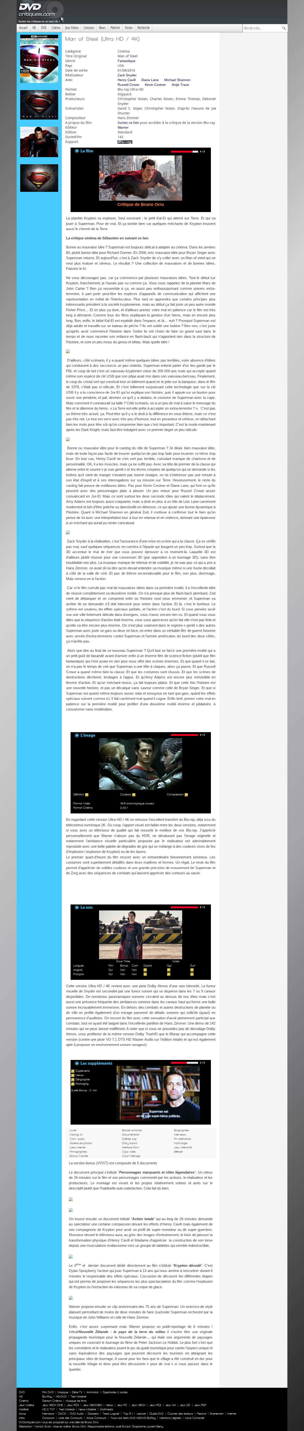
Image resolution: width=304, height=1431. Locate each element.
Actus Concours (96, 1417)
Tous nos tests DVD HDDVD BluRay (133, 1417)
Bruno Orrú (79, 1426)
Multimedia (106, 1409)
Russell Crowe (128, 85)
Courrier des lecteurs (180, 1413)
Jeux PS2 (155, 1405)
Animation (93, 1392)
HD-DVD (61, 1396)
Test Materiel (78, 1396)
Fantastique (126, 61)
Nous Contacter (194, 1417)
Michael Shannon (177, 80)
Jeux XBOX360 (92, 1405)
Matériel (115, 27)
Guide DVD (156, 1413)
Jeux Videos (72, 27)
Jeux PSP (200, 1405)
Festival (201, 1413)
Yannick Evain (42, 1426)
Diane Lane (150, 80)
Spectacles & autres (115, 1392)
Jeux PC (122, 1405)
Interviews (48, 1413)
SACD (62, 1413)
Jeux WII (170, 1405)
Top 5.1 (128, 1413)
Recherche (144, 27)
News (102, 27)
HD (34, 27)
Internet (232, 1413)
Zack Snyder (127, 75)
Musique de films (76, 1400)
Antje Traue (180, 85)
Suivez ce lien (128, 122)
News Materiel (87, 1409)
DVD (44, 27)
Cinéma (56, 27)
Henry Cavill (127, 80)
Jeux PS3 (73, 1405)
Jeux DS (185, 1405)
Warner (123, 127)
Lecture (141, 1413)
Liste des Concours (70, 1417)
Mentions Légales (170, 1417)
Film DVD (48, 1392)
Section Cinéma (52, 1400)
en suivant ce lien (134, 238)
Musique (63, 1392)
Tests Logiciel (111, 1413)
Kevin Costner (155, 85)
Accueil (23, 27)
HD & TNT (48, 1409)
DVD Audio (77, 1413)
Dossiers (93, 1413)
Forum (129, 27)
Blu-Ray (47, 1396)
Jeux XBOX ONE (52, 1405)
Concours (89, 27)
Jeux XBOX (138, 1405)
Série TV (77, 1392)
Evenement (216, 1413)
